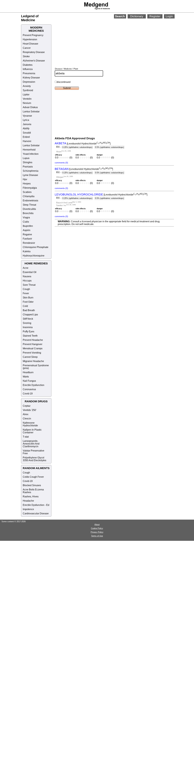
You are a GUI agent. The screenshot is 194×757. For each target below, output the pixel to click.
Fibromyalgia (30, 188)
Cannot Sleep (30, 357)
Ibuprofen (28, 226)
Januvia (27, 124)
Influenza (28, 69)
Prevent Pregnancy (33, 35)
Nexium (27, 103)
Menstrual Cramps (32, 348)
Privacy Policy (97, 532)
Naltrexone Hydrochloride (30, 424)
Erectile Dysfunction (33, 385)
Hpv (25, 179)
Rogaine (27, 234)
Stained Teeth (30, 335)
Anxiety (27, 86)
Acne (25, 268)
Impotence (28, 509)
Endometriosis (30, 200)
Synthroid (28, 90)
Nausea (27, 276)
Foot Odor (28, 302)
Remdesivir (29, 243)
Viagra (26, 217)
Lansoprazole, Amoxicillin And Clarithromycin (31, 444)
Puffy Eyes (28, 331)
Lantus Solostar (31, 111)
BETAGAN (62, 168)
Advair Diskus (30, 107)
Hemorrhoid (29, 149)
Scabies (27, 192)
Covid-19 (28, 393)
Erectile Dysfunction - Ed (36, 505)
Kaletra (26, 251)
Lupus (26, 158)
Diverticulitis (29, 209)
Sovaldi (27, 132)
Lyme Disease (30, 175)
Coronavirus (29, 389)
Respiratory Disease (34, 52)
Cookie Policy (97, 528)
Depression (29, 82)
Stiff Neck (28, 318)
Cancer (27, 48)
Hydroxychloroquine (33, 255)
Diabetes (27, 65)
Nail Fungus (29, 381)
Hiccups (27, 280)
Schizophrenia (30, 171)
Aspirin (26, 230)
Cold (25, 306)
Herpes (27, 183)
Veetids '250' (29, 410)
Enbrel (26, 137)
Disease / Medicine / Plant (66, 69)
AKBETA (60, 143)
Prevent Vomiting (32, 352)
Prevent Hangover (32, 344)
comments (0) (61, 162)
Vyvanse (27, 115)
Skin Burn (28, 297)
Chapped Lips (30, 314)
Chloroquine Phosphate (35, 247)
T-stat (26, 436)
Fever (26, 293)
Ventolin (27, 99)
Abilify (26, 128)
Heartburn (28, 372)
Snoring (27, 323)
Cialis (26, 221)
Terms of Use (97, 536)
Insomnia (28, 327)
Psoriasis (28, 166)
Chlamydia (28, 196)
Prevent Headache (33, 340)
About (97, 524)
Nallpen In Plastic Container (32, 431)
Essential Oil (29, 272)
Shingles (27, 162)
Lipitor (26, 94)
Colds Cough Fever (33, 477)
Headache (28, 500)
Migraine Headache (33, 361)
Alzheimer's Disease (34, 60)
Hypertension (30, 39)
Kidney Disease (31, 77)
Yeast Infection (30, 154)
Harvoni (27, 141)
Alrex (25, 414)
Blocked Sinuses (32, 485)
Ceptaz (26, 406)
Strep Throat (29, 204)
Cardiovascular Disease (36, 513)
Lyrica (26, 120)
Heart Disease (30, 43)
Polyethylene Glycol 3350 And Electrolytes (34, 459)
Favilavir (27, 238)
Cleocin (27, 418)
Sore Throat (29, 285)
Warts (26, 376)
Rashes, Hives (30, 496)
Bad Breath (29, 310)
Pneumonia (29, 73)
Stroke (26, 56)
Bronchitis (28, 213)
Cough (26, 289)
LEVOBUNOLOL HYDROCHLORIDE (79, 194)
